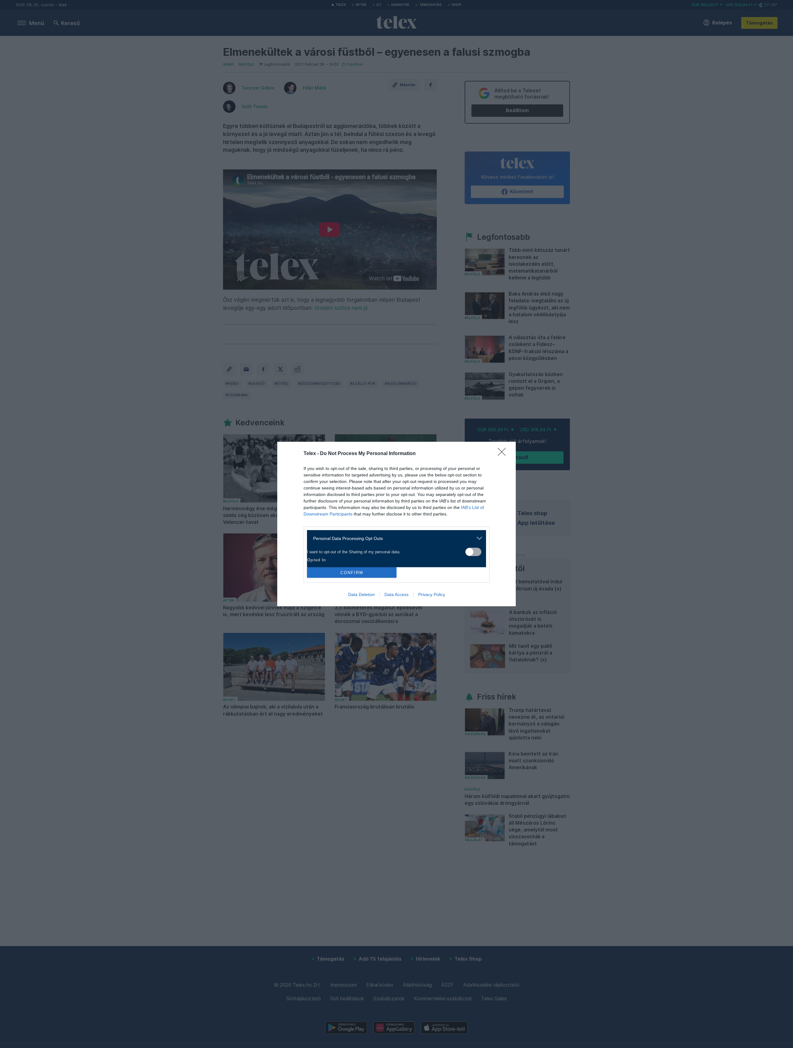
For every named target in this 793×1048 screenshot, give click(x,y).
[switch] (473, 552)
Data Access (396, 594)
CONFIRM (351, 572)
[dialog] (396, 524)
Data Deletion (361, 594)
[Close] (504, 454)
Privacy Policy (431, 594)
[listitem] (394, 538)
